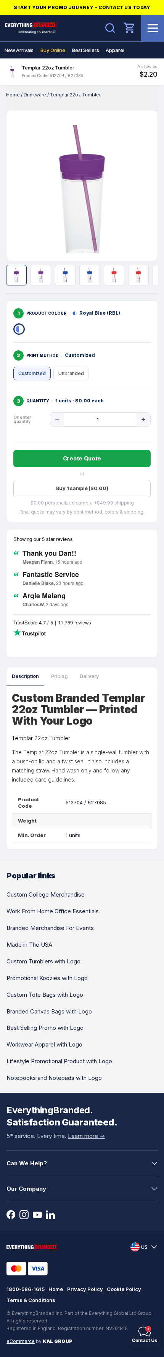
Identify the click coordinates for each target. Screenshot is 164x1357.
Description (25, 676)
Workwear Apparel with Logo (44, 1044)
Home (13, 95)
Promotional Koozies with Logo (47, 978)
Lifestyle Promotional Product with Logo (59, 1061)
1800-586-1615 (25, 1289)
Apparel (115, 50)
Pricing (59, 676)
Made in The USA (29, 944)
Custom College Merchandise (45, 894)
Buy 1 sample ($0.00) (82, 488)
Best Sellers (85, 50)
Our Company (26, 1188)
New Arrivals (19, 50)
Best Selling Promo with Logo (45, 1027)
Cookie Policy (124, 1289)
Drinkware (35, 95)
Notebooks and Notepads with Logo (54, 1077)
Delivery (89, 676)
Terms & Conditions (30, 1300)
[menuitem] (19, 50)
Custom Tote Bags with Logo (44, 994)
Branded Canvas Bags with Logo (49, 1011)
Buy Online (52, 50)
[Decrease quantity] (57, 419)
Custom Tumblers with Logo (43, 961)
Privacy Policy (85, 1289)
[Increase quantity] (143, 419)
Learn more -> (86, 1136)
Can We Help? (26, 1163)
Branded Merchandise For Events (50, 927)
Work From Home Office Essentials (52, 911)
